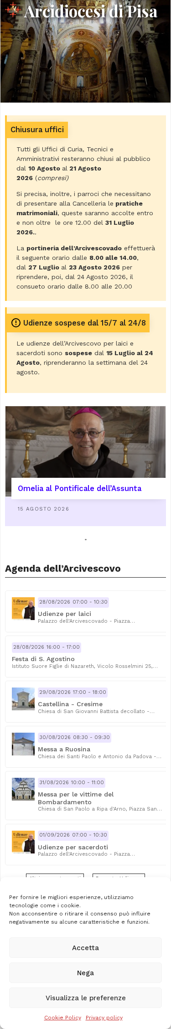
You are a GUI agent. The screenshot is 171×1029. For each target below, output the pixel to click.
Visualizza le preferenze (86, 998)
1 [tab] (85, 539)
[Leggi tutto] (85, 451)
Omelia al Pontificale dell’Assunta (79, 488)
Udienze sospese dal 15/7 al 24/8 (84, 323)
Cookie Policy (62, 1017)
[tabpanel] (85, 466)
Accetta (85, 948)
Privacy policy (104, 1017)
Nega (85, 973)
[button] (87, 611)
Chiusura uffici (37, 129)
